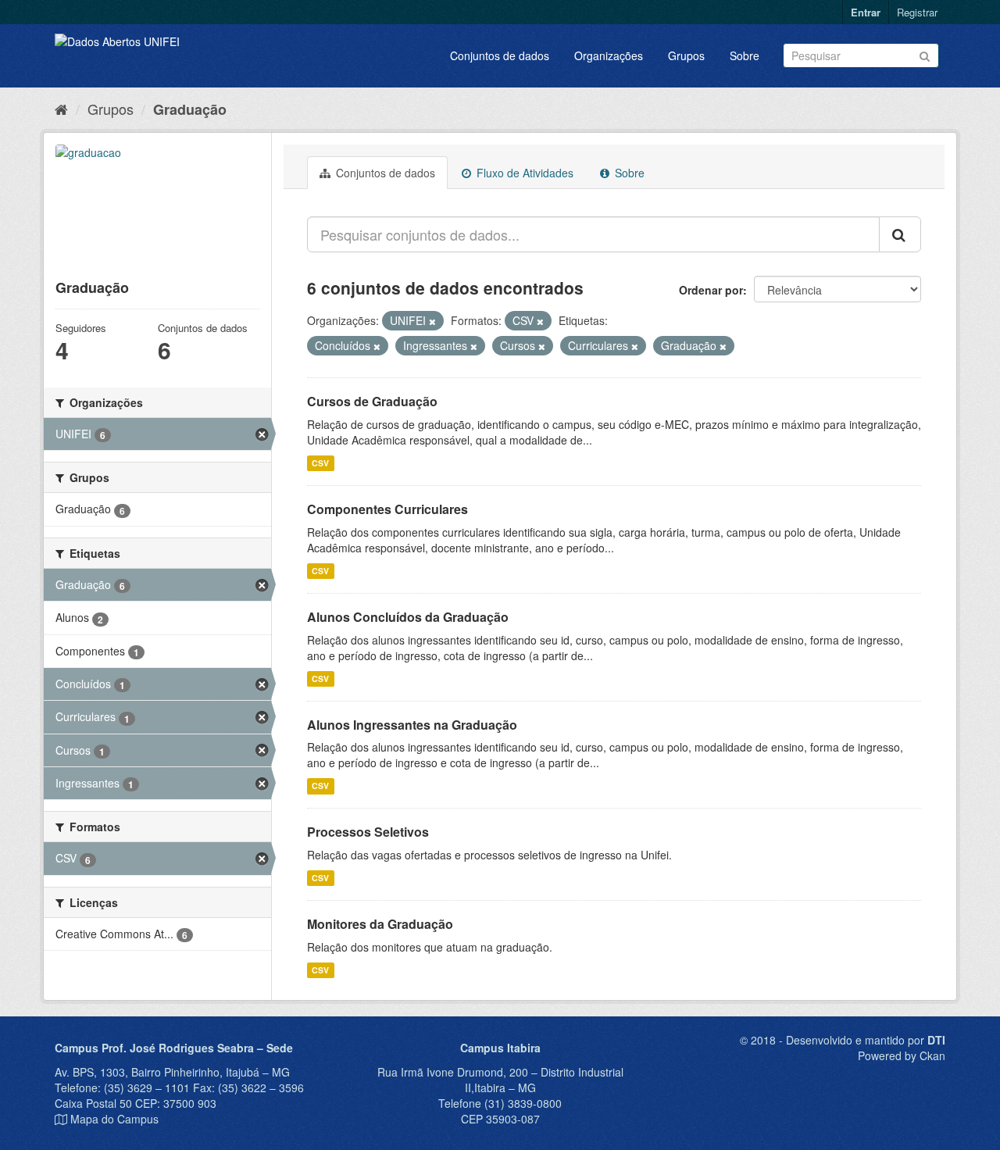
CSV (320, 463)
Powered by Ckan (901, 1055)
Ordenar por (711, 290)
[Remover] (432, 321)
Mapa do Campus (114, 1119)
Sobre (744, 55)
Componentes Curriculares (387, 509)
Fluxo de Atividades (523, 172)
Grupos (686, 55)
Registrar (917, 12)
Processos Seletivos (368, 832)
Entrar (865, 12)
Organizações (608, 55)
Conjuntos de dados (499, 55)
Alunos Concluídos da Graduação (408, 617)
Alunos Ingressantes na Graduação (412, 725)
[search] (900, 234)
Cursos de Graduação (372, 401)
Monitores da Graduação (380, 924)
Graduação (190, 109)
